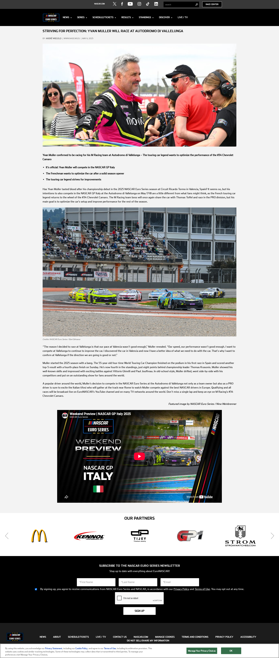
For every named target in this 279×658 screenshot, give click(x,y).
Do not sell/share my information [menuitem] (148, 640)
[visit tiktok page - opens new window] (148, 4)
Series (80, 17)
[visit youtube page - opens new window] (130, 4)
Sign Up (139, 610)
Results (126, 17)
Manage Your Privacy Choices (202, 650)
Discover (164, 17)
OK (231, 650)
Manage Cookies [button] (165, 636)
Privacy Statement (53, 648)
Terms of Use (202, 589)
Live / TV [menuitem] (101, 636)
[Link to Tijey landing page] (140, 536)
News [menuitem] (43, 636)
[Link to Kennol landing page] (89, 536)
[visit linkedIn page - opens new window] (156, 4)
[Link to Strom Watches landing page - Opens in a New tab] (240, 536)
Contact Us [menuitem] (120, 636)
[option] (39, 536)
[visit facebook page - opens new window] (122, 4)
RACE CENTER (212, 4)
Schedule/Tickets (103, 17)
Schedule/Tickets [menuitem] (78, 636)
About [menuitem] (57, 636)
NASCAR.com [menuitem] (141, 636)
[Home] (51, 17)
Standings (145, 17)
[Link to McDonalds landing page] (39, 536)
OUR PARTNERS (139, 518)
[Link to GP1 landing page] (190, 536)
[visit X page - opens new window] (114, 4)
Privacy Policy (181, 589)
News (66, 17)
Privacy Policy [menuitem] (224, 636)
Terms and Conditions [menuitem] (195, 636)
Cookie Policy (81, 648)
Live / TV (183, 17)
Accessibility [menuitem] (248, 636)
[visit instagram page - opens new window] (139, 4)
